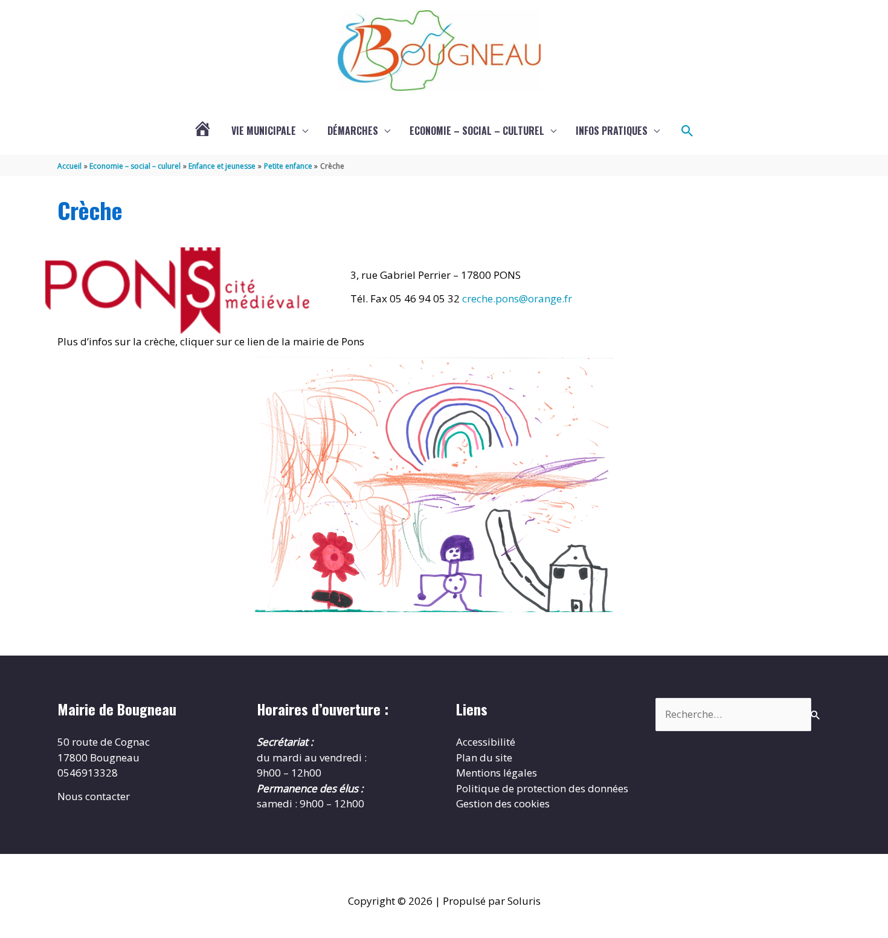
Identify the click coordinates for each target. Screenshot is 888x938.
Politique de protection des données (542, 788)
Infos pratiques (612, 130)
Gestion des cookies (503, 803)
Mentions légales (496, 773)
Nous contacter (93, 796)
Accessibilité (485, 742)
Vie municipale (263, 130)
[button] (687, 131)
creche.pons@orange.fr (517, 298)
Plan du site (484, 757)
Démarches (352, 130)
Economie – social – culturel (477, 130)
